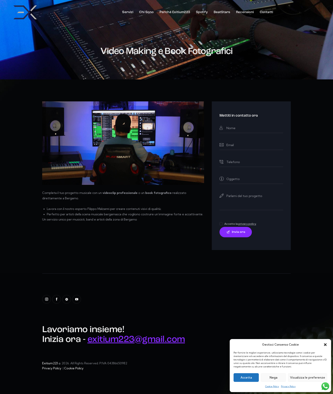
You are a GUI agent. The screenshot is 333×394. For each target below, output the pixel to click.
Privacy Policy (288, 386)
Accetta (246, 377)
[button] (325, 345)
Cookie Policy (272, 386)
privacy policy (247, 223)
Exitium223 (50, 363)
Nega (273, 377)
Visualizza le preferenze (307, 377)
